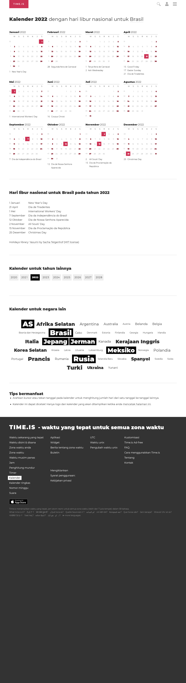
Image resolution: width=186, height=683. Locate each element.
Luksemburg (96, 350)
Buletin (54, 452)
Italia (32, 341)
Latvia (67, 350)
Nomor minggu (18, 487)
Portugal (17, 359)
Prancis (39, 359)
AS (28, 324)
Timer (12, 472)
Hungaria (148, 332)
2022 (23, 32)
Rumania (62, 359)
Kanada (104, 341)
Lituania (79, 350)
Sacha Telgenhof (53, 242)
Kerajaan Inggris (137, 341)
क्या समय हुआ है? (42, 512)
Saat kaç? (29, 515)
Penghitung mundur (22, 467)
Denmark (92, 332)
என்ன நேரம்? (41, 515)
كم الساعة (90, 512)
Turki (74, 367)
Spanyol (140, 359)
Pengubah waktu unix (104, 447)
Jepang (55, 341)
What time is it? (17, 512)
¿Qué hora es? (57, 512)
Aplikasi (55, 437)
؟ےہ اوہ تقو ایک (54, 515)
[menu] (175, 4)
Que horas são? (131, 512)
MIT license (71, 242)
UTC (92, 437)
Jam (12, 462)
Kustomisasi (131, 437)
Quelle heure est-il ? (74, 512)
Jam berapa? (146, 512)
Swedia (159, 359)
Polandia (162, 350)
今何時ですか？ (16, 515)
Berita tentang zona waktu (66, 447)
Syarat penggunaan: (62, 475)
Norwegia (143, 350)
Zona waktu (16, 452)
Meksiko (121, 350)
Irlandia (162, 332)
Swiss (170, 359)
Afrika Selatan (55, 324)
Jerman (83, 341)
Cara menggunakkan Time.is (142, 452)
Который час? (115, 512)
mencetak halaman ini (137, 404)
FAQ (126, 447)
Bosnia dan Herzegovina (32, 332)
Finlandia (120, 332)
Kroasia (55, 350)
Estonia (106, 332)
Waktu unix (97, 442)
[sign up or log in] (167, 5)
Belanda (141, 324)
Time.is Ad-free (133, 442)
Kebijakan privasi (60, 480)
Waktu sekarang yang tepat (26, 437)
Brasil (137, 19)
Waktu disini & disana (22, 442)
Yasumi (34, 242)
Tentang (129, 457)
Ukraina (95, 367)
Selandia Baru (105, 359)
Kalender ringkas (19, 482)
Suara (12, 493)
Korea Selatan (30, 350)
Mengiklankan (59, 470)
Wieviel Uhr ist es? (163, 512)
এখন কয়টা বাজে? (101, 512)
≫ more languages (71, 515)
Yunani (113, 367)
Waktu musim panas (22, 457)
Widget (55, 442)
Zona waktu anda (20, 447)
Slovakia (122, 359)
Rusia (83, 359)
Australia (111, 324)
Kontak (128, 462)
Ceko (78, 332)
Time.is (18, 4)
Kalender (76, 19)
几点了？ (30, 512)
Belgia (157, 324)
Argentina (89, 324)
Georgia (134, 332)
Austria (126, 324)
